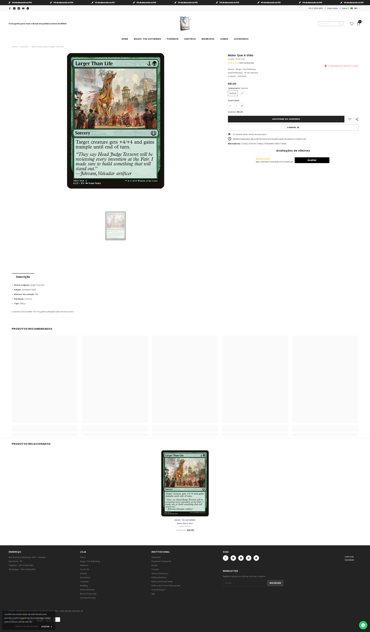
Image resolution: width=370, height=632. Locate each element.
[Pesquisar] (331, 23)
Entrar (344, 8)
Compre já (293, 127)
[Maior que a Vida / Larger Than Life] (185, 483)
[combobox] (328, 24)
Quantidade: (234, 100)
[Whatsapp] (28, 8)
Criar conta (332, 8)
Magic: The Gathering (246, 69)
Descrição (23, 277)
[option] (115, 121)
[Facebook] (10, 8)
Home (14, 46)
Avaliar (312, 160)
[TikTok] (19, 8)
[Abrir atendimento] (363, 625)
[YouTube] (23, 8)
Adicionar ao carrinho (286, 119)
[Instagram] (14, 8)
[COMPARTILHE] (355, 119)
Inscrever (275, 583)
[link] (44, 430)
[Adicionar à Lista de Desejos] (350, 119)
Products (24, 46)
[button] (233, 63)
